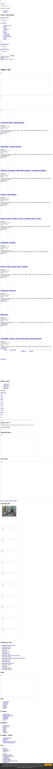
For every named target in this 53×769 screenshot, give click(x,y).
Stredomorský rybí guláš (7, 668)
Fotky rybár (5, 749)
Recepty (5, 26)
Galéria (5, 28)
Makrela (2, 408)
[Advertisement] (11, 63)
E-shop (4, 740)
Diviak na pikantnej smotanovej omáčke (9, 500)
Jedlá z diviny (6, 386)
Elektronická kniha (7, 36)
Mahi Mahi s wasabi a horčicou (11, 146)
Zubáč (2, 399)
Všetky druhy (3, 392)
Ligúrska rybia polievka (8, 194)
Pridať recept (3, 359)
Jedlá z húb (6, 388)
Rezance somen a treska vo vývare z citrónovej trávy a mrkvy (21, 218)
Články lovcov (7, 33)
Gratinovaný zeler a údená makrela (12, 122)
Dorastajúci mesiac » (5, 17)
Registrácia (6, 10)
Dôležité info (5, 718)
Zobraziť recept (4, 132)
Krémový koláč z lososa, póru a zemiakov (14, 266)
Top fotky (5, 751)
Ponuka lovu (5, 732)
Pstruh (2, 397)
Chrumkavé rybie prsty (8, 290)
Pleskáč (2, 412)
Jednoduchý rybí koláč (8, 242)
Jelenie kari (4, 650)
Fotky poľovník (6, 750)
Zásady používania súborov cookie (10, 760)
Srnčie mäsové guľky (6, 647)
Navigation (4, 23)
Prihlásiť (5, 12)
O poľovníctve (6, 701)
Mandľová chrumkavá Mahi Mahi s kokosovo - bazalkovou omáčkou (23, 170)
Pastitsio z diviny (5, 652)
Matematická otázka (5, 422)
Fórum (4, 730)
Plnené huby (4, 665)
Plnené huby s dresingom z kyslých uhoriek (11, 655)
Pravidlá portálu (6, 758)
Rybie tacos (4, 314)
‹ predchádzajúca (12, 349)
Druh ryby (3, 390)
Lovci (5, 30)
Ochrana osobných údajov (8, 756)
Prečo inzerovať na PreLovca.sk (9, 741)
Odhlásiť (2, 58)
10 (50, 349)
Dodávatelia (6, 29)
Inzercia (5, 37)
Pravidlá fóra (5, 757)
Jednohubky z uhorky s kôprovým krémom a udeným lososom (21, 338)
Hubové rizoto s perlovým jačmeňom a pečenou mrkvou (13, 658)
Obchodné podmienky (7, 755)
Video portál (5, 739)
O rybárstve (5, 702)
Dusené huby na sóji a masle (8, 663)
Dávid (3, 125)
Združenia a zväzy (7, 25)
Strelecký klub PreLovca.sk (8, 742)
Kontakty (5, 753)
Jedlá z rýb (6, 385)
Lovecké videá (7, 35)
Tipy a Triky (5, 703)
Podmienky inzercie (7, 759)
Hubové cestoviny (6, 660)
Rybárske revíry (6, 716)
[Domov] (1, 1)
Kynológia (5, 707)
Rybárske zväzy (6, 714)
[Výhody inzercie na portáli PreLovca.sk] (1, 429)
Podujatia (5, 705)
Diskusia (5, 731)
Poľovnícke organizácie (8, 715)
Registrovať (3, 56)
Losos (2, 401)
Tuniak (2, 403)
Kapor (2, 394)
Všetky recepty (7, 384)
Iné (1, 416)
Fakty (5, 39)
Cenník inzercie (6, 762)
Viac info (34, 767)
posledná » (31, 351)
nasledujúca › (23, 351)
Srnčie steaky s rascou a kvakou (8, 645)
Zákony (5, 32)
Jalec (2, 414)
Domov (2, 59)
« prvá (5, 349)
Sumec (2, 410)
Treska (2, 405)
